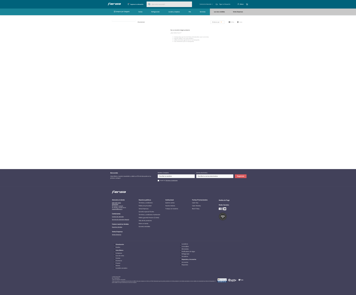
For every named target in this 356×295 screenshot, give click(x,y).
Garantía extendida (144, 226)
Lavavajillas (185, 246)
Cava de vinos (120, 256)
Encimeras (119, 261)
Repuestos (185, 265)
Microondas (185, 249)
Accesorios (185, 262)
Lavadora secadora (121, 268)
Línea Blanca (119, 250)
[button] (135, 4)
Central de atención (118, 217)
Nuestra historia (170, 206)
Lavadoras (185, 244)
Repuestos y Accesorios (189, 259)
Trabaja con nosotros (171, 209)
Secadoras (185, 256)
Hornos (118, 266)
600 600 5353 (116, 203)
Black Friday (195, 209)
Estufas (118, 247)
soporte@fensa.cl (117, 209)
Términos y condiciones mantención (149, 215)
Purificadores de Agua (188, 251)
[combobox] (169, 4)
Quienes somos (170, 203)
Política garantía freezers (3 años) (149, 218)
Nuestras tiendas (117, 227)
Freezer (118, 263)
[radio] (231, 22)
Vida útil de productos (145, 221)
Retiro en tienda (143, 223)
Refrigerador (185, 254)
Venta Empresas (144, 209)
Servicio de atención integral (120, 219)
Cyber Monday (196, 206)
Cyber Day (195, 203)
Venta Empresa (116, 235)
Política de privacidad (145, 206)
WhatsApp (115, 204)
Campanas (119, 253)
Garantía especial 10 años (146, 212)
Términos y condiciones (146, 203)
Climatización (120, 244)
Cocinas (118, 258)
